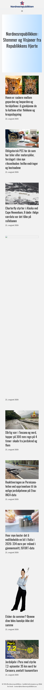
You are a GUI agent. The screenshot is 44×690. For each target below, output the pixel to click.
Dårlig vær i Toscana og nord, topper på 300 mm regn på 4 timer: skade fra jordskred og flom (21, 438)
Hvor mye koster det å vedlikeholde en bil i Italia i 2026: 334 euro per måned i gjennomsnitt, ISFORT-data (20, 541)
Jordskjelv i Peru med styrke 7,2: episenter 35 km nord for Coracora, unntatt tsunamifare (21, 666)
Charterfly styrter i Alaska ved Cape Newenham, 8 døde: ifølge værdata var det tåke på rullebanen (21, 214)
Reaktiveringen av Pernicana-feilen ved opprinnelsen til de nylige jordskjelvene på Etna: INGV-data (21, 488)
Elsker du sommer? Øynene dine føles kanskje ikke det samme (19, 620)
